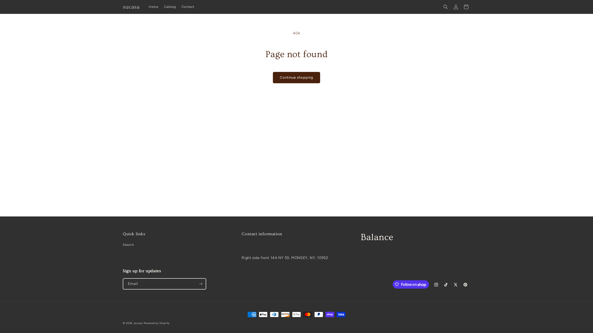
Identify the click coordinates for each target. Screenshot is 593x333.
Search (128, 245)
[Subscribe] (201, 284)
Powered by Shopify (157, 323)
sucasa (138, 323)
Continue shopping (296, 77)
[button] (446, 7)
